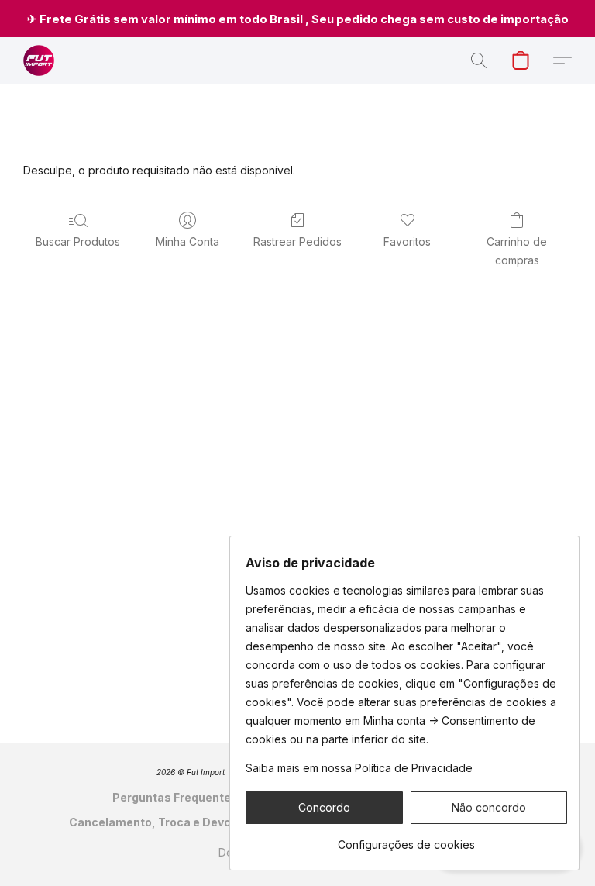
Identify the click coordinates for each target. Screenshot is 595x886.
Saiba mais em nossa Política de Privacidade (359, 767)
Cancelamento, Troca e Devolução (165, 822)
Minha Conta (187, 241)
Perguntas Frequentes (175, 797)
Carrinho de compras (517, 251)
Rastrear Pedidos (297, 241)
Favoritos (407, 241)
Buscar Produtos (78, 241)
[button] (38, 60)
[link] (406, 839)
